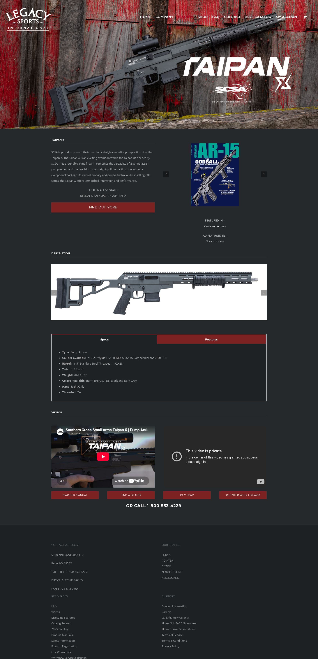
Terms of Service (172, 635)
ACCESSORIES (170, 577)
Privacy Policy (170, 646)
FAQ (54, 606)
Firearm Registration (64, 646)
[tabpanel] (159, 372)
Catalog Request (61, 623)
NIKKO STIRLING (172, 572)
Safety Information (63, 640)
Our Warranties (61, 652)
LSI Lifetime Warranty (175, 617)
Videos (55, 612)
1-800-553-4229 (164, 505)
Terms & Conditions (178, 629)
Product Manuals (62, 635)
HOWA (166, 555)
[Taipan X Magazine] (215, 174)
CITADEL (167, 566)
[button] (166, 174)
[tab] (104, 339)
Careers (166, 612)
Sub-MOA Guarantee (179, 623)
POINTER (167, 560)
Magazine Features (63, 617)
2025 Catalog (59, 629)
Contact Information (174, 606)
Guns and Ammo (215, 226)
